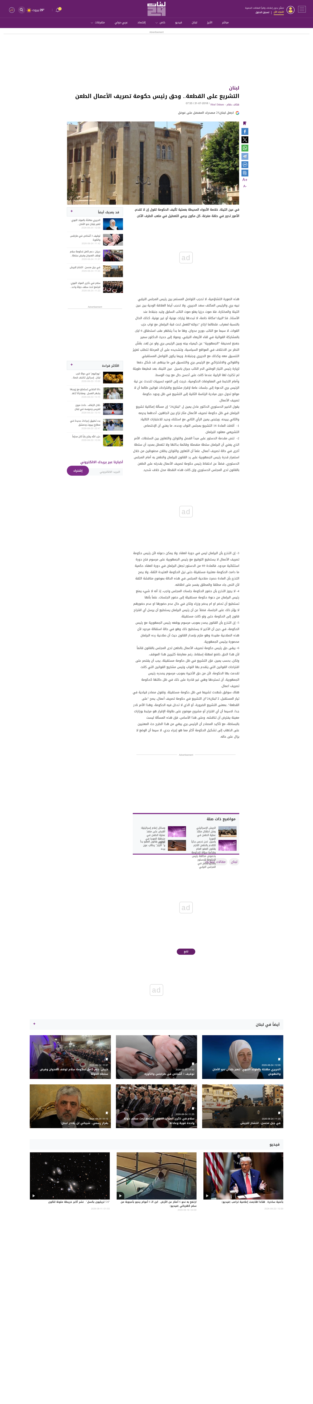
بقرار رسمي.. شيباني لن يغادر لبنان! (84, 1123)
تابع (186, 951)
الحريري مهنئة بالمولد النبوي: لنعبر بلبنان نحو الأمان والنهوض (85, 222)
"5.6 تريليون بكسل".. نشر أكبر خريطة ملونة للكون (79, 1202)
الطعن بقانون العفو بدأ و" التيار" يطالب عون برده (152, 845)
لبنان (194, 22)
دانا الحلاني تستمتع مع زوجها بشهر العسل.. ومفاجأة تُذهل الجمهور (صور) (85, 391)
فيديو (178, 22)
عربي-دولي (121, 22)
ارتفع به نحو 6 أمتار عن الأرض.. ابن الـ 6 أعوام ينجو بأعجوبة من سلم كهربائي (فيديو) (159, 1204)
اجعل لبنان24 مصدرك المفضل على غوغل (206, 113)
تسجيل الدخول (262, 12)
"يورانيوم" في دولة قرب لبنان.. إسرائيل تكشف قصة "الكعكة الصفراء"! (86, 376)
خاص (162, 22)
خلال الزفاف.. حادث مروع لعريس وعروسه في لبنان (87, 407)
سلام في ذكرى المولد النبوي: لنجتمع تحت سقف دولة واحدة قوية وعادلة (85, 285)
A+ (244, 180)
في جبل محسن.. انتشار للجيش (85, 267)
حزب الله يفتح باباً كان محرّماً (86, 437)
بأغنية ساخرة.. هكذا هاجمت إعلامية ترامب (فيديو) (252, 1202)
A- (245, 186)
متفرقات (100, 22)
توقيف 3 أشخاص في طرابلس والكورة (85, 238)
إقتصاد (141, 22)
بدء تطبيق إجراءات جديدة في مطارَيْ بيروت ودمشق (85, 423)
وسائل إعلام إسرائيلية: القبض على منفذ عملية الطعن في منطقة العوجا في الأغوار (153, 835)
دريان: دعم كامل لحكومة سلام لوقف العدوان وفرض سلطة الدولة (85, 254)
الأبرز (209, 22)
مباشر (225, 22)
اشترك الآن (279, 12)
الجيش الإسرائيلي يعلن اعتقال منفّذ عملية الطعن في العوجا (206, 833)
